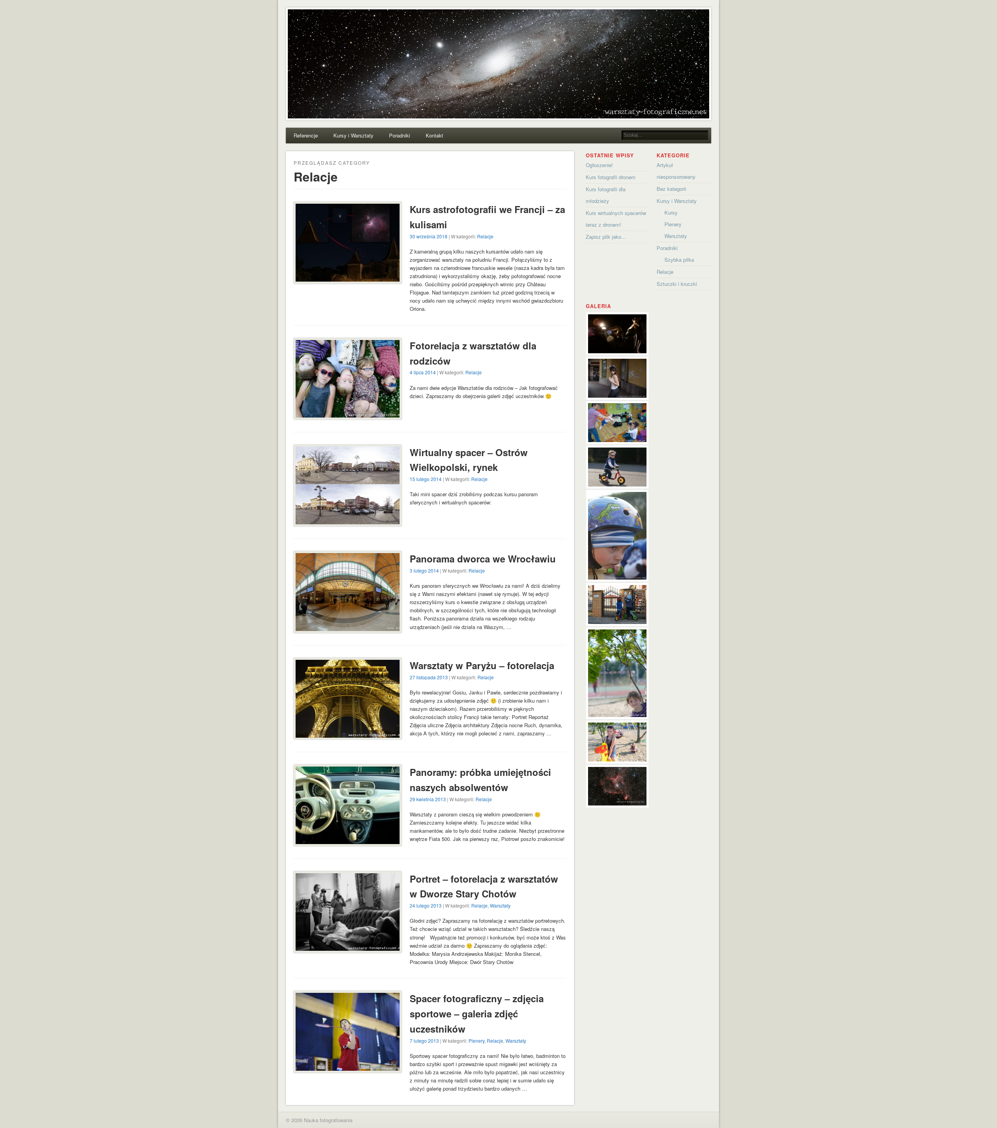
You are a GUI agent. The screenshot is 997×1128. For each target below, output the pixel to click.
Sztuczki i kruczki (677, 283)
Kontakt (434, 135)
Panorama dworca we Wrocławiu (483, 558)
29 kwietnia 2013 (428, 799)
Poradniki (399, 135)
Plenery (476, 1040)
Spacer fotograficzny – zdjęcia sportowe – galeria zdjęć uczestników (477, 1013)
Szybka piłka (679, 259)
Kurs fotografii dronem (611, 177)
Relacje (485, 236)
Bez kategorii (671, 188)
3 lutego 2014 (424, 570)
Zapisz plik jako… (606, 236)
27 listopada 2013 (429, 677)
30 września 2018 (428, 236)
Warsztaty (500, 905)
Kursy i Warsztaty (353, 135)
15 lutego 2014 (426, 479)
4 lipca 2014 (423, 372)
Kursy (671, 212)
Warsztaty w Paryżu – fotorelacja (482, 665)
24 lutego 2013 (426, 905)
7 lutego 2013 (424, 1040)
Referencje (306, 135)
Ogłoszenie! (599, 165)
